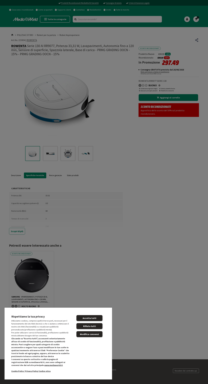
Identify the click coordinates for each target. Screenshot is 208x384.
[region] (58, 343)
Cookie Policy (17, 371)
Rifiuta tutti (89, 326)
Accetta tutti (89, 318)
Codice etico (45, 371)
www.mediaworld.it (53, 365)
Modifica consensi (89, 334)
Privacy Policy (31, 371)
